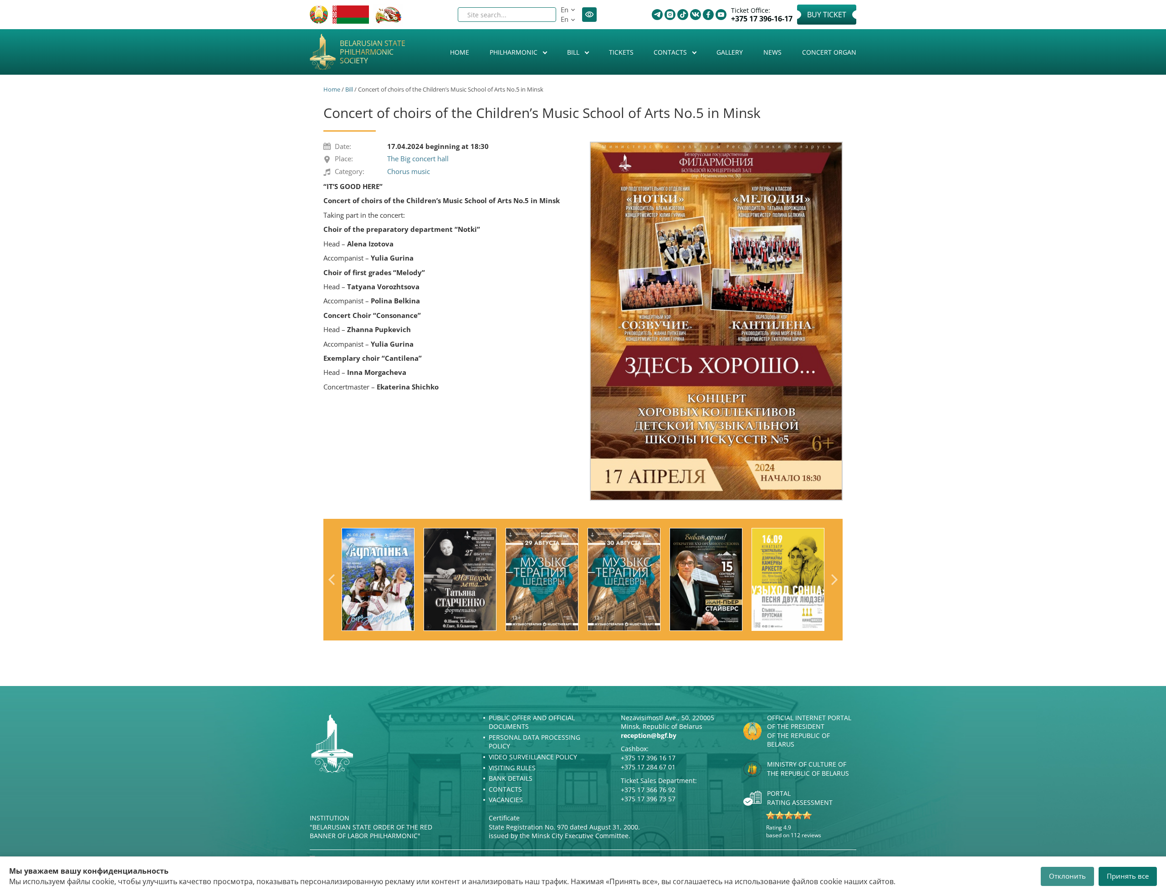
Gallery (729, 52)
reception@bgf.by (648, 735)
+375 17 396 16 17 (648, 757)
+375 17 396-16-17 (762, 19)
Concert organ (829, 52)
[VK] (695, 14)
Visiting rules (512, 767)
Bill (574, 52)
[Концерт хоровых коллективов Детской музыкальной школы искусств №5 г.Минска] (716, 321)
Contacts (671, 52)
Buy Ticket (826, 15)
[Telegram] (657, 14)
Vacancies (506, 799)
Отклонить (1067, 876)
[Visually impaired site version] (589, 14)
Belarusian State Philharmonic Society (372, 52)
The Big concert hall (418, 158)
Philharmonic (514, 52)
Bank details (510, 778)
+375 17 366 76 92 (648, 789)
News (772, 52)
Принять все (1128, 876)
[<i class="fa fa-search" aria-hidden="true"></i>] (541, 14)
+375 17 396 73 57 (648, 798)
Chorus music (408, 171)
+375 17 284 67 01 (648, 767)
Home (459, 52)
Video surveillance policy (533, 757)
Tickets (621, 52)
